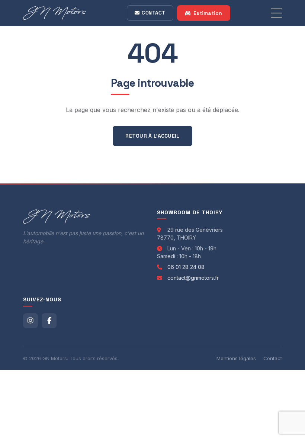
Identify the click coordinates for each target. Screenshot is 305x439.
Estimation (207, 13)
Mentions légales (236, 358)
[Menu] (276, 13)
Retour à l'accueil (152, 135)
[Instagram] (30, 320)
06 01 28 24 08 (186, 267)
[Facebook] (49, 320)
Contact (154, 13)
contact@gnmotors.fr (193, 278)
